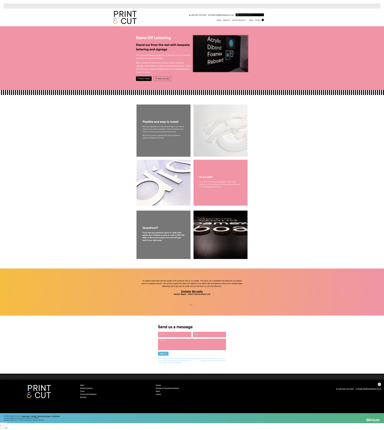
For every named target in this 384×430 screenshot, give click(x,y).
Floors (82, 391)
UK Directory (56, 416)
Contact (257, 20)
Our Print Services (238, 20)
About (158, 391)
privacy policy (196, 360)
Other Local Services (44, 416)
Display (158, 385)
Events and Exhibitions (88, 394)
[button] (138, 290)
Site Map (34, 416)
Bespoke (83, 397)
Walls (82, 385)
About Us (226, 20)
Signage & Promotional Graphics (167, 388)
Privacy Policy (25, 416)
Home (219, 20)
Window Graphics (86, 388)
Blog (251, 20)
